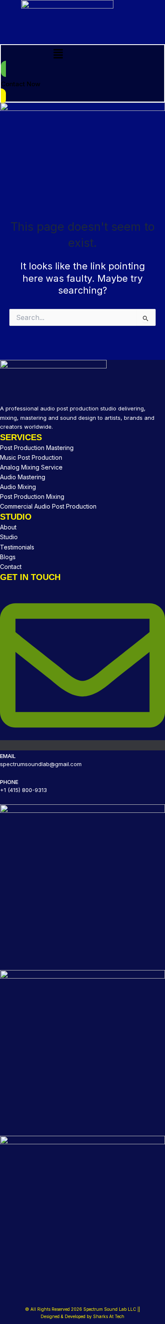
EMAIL (8, 756)
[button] (58, 54)
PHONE (9, 781)
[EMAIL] (82, 745)
